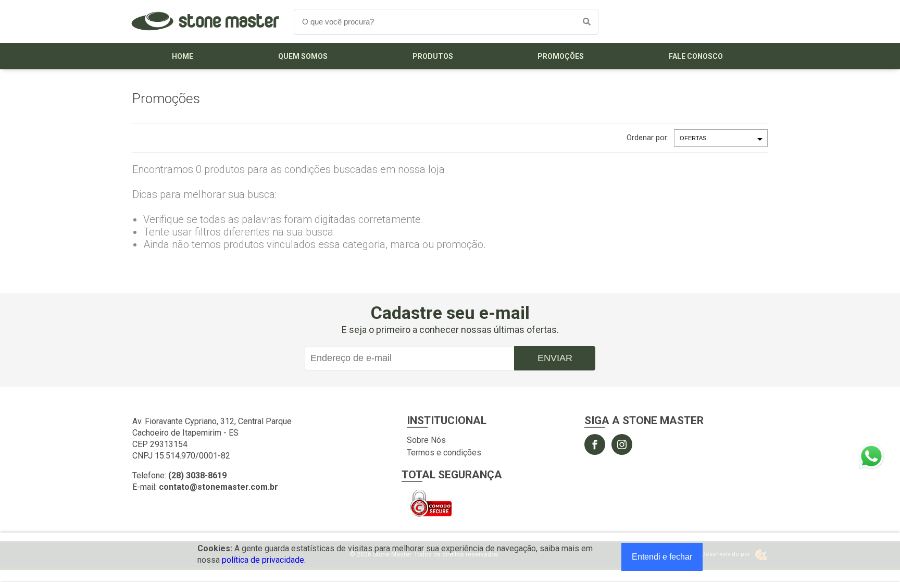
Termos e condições (444, 452)
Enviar (555, 358)
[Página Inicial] (205, 35)
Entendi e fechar (662, 556)
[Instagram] (621, 444)
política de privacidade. (264, 560)
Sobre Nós (426, 440)
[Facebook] (594, 444)
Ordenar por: (648, 137)
